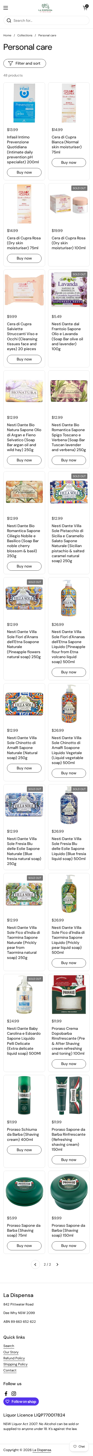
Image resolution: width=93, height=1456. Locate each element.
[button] (85, 7)
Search (8, 1346)
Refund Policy (14, 1358)
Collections (24, 35)
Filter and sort (28, 63)
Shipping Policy (15, 1364)
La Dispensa (42, 1450)
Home (7, 35)
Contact (9, 1370)
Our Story (11, 1352)
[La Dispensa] (45, 7)
